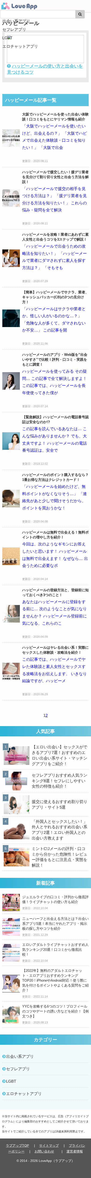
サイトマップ (49, 1145)
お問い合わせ (44, 1151)
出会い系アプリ (16, 21)
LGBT (7, 38)
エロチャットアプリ (20, 46)
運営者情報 (74, 1151)
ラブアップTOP (17, 1145)
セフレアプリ (14, 29)
